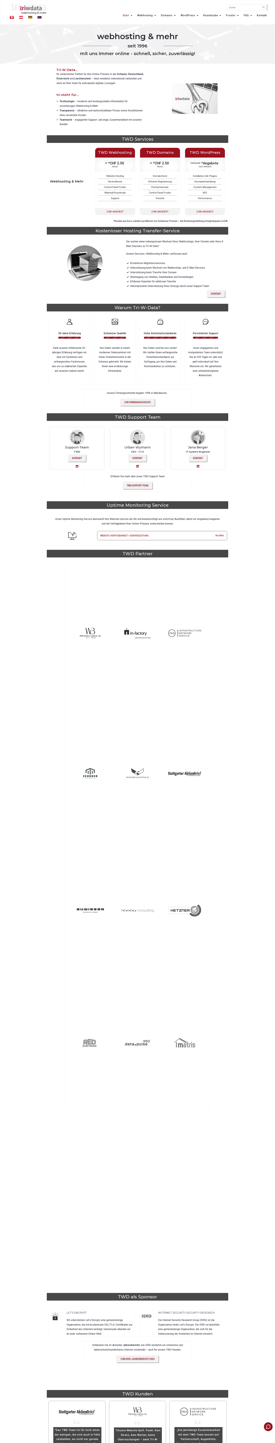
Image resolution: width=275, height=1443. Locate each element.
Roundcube (210, 15)
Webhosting (145, 15)
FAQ (246, 15)
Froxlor (231, 15)
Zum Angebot (115, 211)
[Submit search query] (264, 7)
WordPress (188, 15)
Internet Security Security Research (186, 1312)
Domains (167, 15)
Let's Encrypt (77, 1312)
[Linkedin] (77, 466)
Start (126, 15)
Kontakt (262, 15)
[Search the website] (247, 7)
